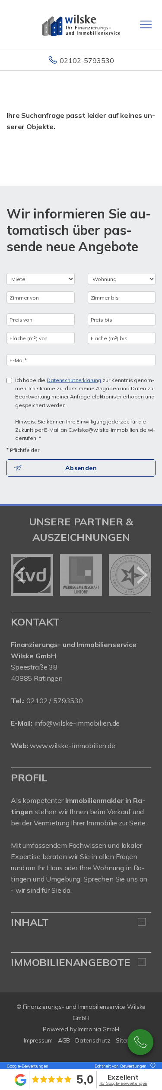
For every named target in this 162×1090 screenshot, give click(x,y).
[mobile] (146, 24)
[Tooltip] (152, 1066)
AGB (64, 1040)
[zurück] (20, 575)
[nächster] (141, 575)
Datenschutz (93, 1040)
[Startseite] (81, 24)
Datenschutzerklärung (74, 380)
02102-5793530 (87, 60)
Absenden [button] (81, 468)
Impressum (38, 1040)
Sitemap (127, 1040)
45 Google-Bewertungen (123, 1083)
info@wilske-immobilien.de (77, 723)
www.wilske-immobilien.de (72, 745)
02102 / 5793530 (54, 700)
